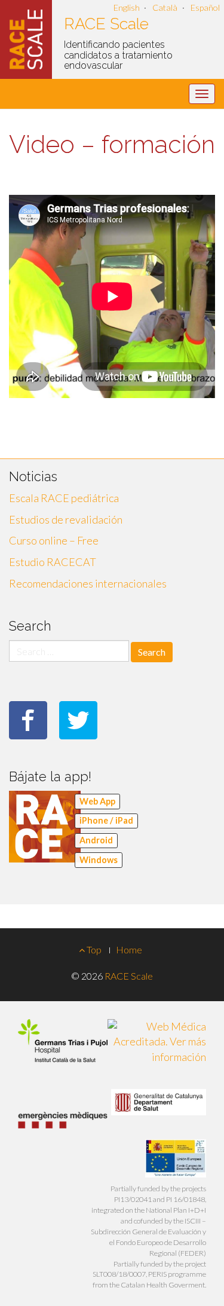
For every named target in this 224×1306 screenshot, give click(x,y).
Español (205, 7)
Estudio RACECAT (52, 561)
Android (96, 840)
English (126, 7)
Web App (97, 801)
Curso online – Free (54, 540)
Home (129, 949)
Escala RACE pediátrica (64, 497)
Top (93, 949)
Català (164, 7)
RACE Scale (106, 23)
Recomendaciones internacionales (88, 583)
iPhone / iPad (106, 820)
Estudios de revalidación (65, 519)
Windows (98, 860)
